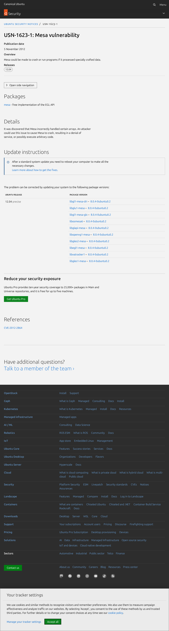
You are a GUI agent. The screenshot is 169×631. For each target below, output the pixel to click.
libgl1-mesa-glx (78, 214)
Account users (92, 524)
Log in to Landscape (131, 496)
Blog (103, 566)
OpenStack (10, 393)
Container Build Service (147, 504)
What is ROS (80, 432)
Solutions (10, 540)
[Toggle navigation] (163, 13)
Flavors (100, 456)
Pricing (108, 524)
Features (64, 448)
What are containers (71, 504)
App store (65, 440)
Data (67, 540)
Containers (10, 504)
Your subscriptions (70, 524)
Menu (163, 4)
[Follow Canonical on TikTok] (105, 576)
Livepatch (97, 484)
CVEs (134, 484)
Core (94, 516)
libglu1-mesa (77, 208)
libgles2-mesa (78, 241)
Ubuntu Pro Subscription (73, 532)
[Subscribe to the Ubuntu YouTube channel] (96, 576)
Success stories (81, 448)
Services (98, 448)
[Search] (154, 4)
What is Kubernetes (71, 408)
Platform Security (69, 484)
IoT (6, 440)
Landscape (10, 496)
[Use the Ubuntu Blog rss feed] (113, 576)
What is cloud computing (73, 472)
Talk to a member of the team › (39, 368)
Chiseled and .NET (119, 504)
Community (98, 432)
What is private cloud (104, 472)
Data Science (82, 424)
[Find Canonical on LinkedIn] (79, 576)
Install (62, 393)
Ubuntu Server (12, 464)
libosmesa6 (76, 221)
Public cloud (76, 476)
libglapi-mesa (77, 227)
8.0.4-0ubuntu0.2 (100, 201)
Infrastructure (80, 540)
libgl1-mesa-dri (78, 201)
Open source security (134, 540)
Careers (93, 566)
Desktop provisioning (103, 532)
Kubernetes (11, 408)
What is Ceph (67, 400)
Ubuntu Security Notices (21, 23)
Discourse (120, 524)
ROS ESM (64, 432)
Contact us (13, 567)
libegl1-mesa (77, 247)
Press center (130, 566)
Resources (125, 408)
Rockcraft (64, 508)
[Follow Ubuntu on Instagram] (87, 576)
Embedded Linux (84, 440)
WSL (85, 516)
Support (74, 393)
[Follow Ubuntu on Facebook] (70, 576)
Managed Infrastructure (105, 540)
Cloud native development (95, 545)
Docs (111, 400)
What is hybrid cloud (131, 472)
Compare (92, 496)
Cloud (7, 472)
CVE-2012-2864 (13, 327)
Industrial (81, 553)
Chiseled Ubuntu (96, 504)
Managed (83, 400)
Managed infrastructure (18, 416)
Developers (85, 456)
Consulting (98, 400)
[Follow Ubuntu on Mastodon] (62, 576)
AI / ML (8, 424)
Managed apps (67, 416)
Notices (144, 484)
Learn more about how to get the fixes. (35, 169)
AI (60, 540)
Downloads (11, 516)
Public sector (96, 553)
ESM (85, 484)
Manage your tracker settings (24, 621)
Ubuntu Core (11, 448)
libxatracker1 (77, 254)
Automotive (66, 553)
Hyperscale (65, 464)
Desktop (64, 516)
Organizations (67, 456)
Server (76, 516)
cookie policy (115, 612)
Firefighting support (141, 524)
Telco (110, 553)
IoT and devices (68, 545)
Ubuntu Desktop (14, 456)
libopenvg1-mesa (80, 234)
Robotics (9, 432)
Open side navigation (21, 85)
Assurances (65, 488)
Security (9, 484)
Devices (123, 532)
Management (105, 440)
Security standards (117, 484)
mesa (7, 104)
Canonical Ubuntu (14, 3)
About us (64, 566)
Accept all (52, 621)
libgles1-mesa (78, 261)
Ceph (7, 400)
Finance (120, 553)
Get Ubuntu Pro (16, 298)
